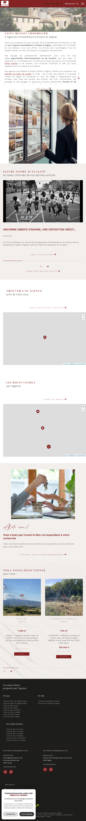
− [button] (83, 318)
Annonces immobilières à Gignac (49, 700)
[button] (47, 266)
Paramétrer (10, 814)
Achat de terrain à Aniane (11, 711)
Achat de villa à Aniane (10, 703)
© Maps (71, 364)
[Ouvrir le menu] (82, 3)
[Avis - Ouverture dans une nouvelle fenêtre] (9, 787)
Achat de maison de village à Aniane (15, 698)
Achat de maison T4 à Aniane (16, 735)
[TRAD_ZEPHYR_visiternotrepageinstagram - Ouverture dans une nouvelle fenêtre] (11, 769)
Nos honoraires (37, 812)
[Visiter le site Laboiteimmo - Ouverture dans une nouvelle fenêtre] (43, 818)
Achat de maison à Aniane (11, 707)
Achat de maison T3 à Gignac (16, 737)
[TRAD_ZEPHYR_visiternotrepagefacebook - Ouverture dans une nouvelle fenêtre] (5, 769)
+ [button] (83, 315)
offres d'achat (11, 63)
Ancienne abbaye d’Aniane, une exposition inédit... (39, 229)
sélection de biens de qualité (18, 74)
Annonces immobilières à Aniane (49, 698)
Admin (46, 812)
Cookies (48, 813)
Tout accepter (26, 814)
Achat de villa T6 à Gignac (14, 733)
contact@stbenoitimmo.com (13, 755)
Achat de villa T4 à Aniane (14, 726)
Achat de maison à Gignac (11, 709)
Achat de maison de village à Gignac (15, 700)
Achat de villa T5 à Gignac (14, 731)
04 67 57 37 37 (8, 752)
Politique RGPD (40, 813)
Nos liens (52, 812)
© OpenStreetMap (80, 364)
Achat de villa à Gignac (10, 705)
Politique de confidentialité (64, 812)
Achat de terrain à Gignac (11, 714)
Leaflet (65, 364)
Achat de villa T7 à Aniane (14, 728)
